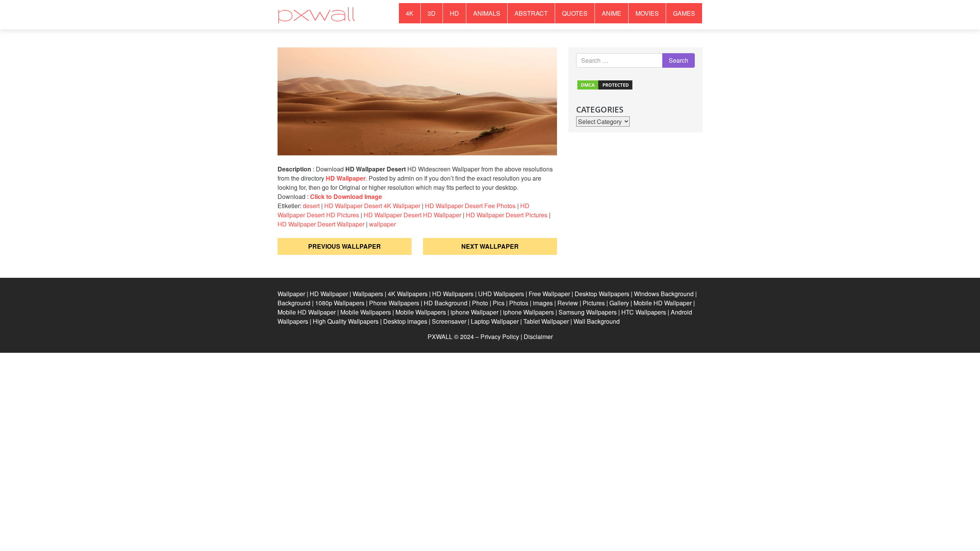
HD (454, 13)
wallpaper (382, 224)
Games (684, 13)
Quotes (575, 13)
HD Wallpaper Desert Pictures (506, 214)
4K (409, 13)
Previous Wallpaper (344, 246)
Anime (611, 13)
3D (432, 13)
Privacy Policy (499, 336)
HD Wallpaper (346, 178)
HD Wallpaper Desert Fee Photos (470, 205)
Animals (486, 13)
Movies (647, 13)
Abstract (531, 13)
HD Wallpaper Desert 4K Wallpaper (372, 205)
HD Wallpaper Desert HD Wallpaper (412, 214)
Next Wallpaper (490, 246)
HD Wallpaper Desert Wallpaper (321, 224)
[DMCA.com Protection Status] (605, 84)
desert (311, 205)
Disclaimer (538, 336)
